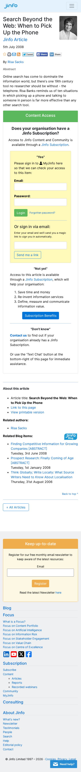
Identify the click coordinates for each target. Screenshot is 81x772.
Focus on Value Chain (17, 643)
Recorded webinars (24, 687)
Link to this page (23, 407)
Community (10, 691)
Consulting (13, 702)
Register (40, 583)
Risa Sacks (16, 62)
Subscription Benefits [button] (40, 316)
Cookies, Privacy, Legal (60, 759)
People (7, 732)
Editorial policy (12, 745)
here (58, 592)
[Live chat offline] (63, 764)
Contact (8, 749)
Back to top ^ (70, 493)
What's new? (11, 719)
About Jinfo (14, 712)
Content (8, 674)
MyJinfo (8, 695)
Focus (8, 615)
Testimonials (11, 728)
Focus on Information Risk (20, 634)
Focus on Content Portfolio (20, 625)
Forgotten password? (42, 212)
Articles (17, 678)
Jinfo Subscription (54, 145)
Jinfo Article (15, 39)
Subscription (15, 663)
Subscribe (9, 669)
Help (6, 740)
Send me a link (28, 255)
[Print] (9, 54)
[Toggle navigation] (71, 6)
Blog (7, 608)
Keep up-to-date (40, 543)
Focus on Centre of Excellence (23, 647)
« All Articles (16, 507)
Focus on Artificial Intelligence (22, 630)
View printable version (27, 412)
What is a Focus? (14, 621)
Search (7, 736)
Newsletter (10, 723)
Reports (17, 682)
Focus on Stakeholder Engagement (26, 638)
